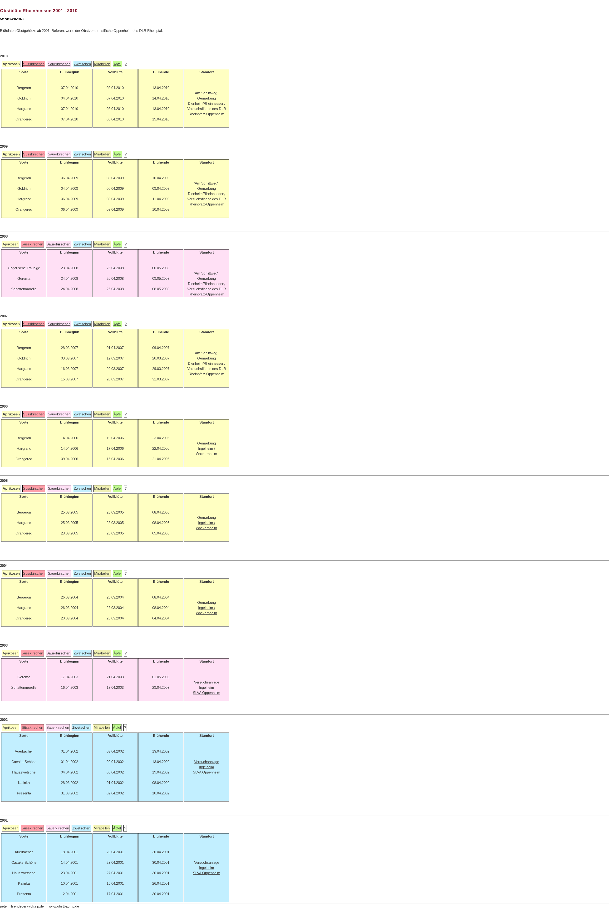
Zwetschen (82, 64)
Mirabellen (102, 64)
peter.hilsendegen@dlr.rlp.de (22, 906)
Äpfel (117, 64)
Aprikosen (10, 244)
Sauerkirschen (59, 64)
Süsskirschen (33, 64)
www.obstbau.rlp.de (64, 906)
